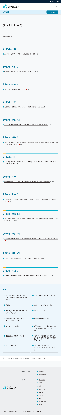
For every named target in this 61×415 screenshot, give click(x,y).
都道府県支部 (18, 358)
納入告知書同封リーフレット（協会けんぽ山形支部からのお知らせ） (16, 297)
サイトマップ (39, 411)
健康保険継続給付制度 (42, 318)
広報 (4, 289)
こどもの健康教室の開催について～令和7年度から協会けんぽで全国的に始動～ (28, 124)
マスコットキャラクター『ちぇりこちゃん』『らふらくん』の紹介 (45, 348)
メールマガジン (11, 346)
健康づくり (41, 386)
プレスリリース (39, 311)
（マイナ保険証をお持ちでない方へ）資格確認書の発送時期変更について (45, 338)
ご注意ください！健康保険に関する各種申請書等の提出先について (45, 328)
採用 (40, 398)
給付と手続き (42, 380)
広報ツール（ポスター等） (43, 305)
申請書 (40, 383)
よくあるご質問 (42, 401)
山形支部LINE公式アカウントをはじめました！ (17, 312)
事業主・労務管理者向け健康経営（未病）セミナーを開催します (24, 258)
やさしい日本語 (55, 1)
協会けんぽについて (44, 389)
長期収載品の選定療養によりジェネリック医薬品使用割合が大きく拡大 (26, 107)
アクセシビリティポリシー (27, 411)
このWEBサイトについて (14, 411)
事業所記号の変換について (15, 336)
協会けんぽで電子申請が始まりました (17, 89)
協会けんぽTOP (8, 358)
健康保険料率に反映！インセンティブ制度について (16, 319)
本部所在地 (41, 371)
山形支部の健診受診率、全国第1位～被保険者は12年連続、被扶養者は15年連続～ (29, 181)
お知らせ (41, 395)
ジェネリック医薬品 (12, 326)
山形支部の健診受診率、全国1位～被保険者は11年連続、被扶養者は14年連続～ (28, 276)
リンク (4, 411)
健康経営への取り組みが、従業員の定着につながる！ (21, 71)
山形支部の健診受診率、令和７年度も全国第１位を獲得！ (22, 54)
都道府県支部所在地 (44, 374)
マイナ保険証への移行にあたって (45, 296)
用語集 (40, 404)
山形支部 (6, 12)
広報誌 (8, 305)
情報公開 (41, 392)
